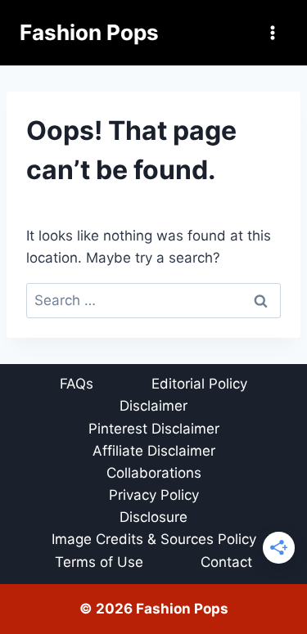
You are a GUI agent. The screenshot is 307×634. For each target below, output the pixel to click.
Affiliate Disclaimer (154, 451)
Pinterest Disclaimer (153, 428)
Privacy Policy (154, 495)
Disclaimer (153, 406)
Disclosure (153, 517)
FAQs (76, 383)
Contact (226, 562)
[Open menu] (272, 32)
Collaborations (153, 473)
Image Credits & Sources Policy (154, 539)
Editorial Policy (199, 383)
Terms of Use (99, 562)
